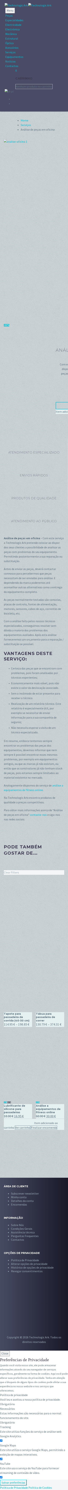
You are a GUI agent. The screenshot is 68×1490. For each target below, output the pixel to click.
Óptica (9, 43)
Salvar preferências (13, 1482)
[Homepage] (28, 5)
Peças (9, 15)
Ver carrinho (22, 1127)
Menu (10, 10)
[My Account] (7, 78)
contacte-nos (38, 815)
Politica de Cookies (40, 1487)
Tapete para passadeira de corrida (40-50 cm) (16, 1017)
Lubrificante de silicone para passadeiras (14, 1109)
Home (24, 120)
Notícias (10, 61)
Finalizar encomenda (44, 1127)
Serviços (10, 52)
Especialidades (14, 20)
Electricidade (13, 25)
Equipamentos (14, 57)
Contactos (11, 66)
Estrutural (11, 38)
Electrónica (12, 29)
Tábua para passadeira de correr (45, 1017)
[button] (29, 1264)
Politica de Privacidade (14, 1487)
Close (4, 1353)
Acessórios (11, 47)
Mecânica (11, 34)
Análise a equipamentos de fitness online (48, 1109)
